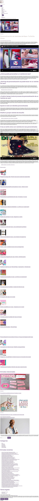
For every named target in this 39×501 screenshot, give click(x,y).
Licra (2, 8)
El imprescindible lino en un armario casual (7, 460)
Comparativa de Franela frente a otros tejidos (8, 481)
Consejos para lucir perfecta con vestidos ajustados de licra (10, 464)
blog (2, 443)
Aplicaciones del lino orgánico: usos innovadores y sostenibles (10, 474)
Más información (10, 497)
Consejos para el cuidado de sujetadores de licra (8, 462)
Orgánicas (3, 9)
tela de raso (1, 33)
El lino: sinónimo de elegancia (6, 470)
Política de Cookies (4, 493)
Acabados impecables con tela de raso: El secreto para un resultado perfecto (12, 485)
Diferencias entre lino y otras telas (6, 479)
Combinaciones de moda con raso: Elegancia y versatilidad (10, 475)
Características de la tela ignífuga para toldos (8, 483)
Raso (2, 10)
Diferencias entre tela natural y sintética (7, 456)
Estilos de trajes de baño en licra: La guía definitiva (8, 458)
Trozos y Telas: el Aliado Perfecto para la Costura (8, 452)
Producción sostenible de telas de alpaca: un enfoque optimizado (10, 480)
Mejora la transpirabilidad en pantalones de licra (8, 482)
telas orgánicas (4, 446)
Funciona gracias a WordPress (4, 495)
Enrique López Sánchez (8, 40)
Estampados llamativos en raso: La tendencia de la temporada (12, 414)
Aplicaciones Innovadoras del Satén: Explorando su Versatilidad (10, 484)
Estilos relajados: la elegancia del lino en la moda (8, 457)
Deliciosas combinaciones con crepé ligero (7, 476)
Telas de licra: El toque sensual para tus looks (8, 468)
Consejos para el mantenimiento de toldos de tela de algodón (10, 471)
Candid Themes (15, 495)
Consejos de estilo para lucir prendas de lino (8, 455)
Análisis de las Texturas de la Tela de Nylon (7, 461)
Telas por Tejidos (4, 11)
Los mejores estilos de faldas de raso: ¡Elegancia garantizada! (10, 469)
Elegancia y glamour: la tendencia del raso (7, 467)
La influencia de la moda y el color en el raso (8, 473)
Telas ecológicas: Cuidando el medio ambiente (8, 478)
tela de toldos (3, 445)
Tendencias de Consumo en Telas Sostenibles (8, 465)
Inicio (2, 7)
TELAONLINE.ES (2, 4)
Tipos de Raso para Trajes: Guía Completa (7, 466)
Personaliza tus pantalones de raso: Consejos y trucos (10, 393)
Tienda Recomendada (5, 13)
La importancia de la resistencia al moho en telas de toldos (10, 486)
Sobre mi (3, 12)
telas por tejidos (4, 447)
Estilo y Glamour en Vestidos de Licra (7, 472)
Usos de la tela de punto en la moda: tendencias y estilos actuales (10, 459)
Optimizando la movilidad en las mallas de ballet (8, 477)
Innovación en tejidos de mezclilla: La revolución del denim (10, 463)
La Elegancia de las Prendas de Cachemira (7, 487)
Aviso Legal (3, 492)
